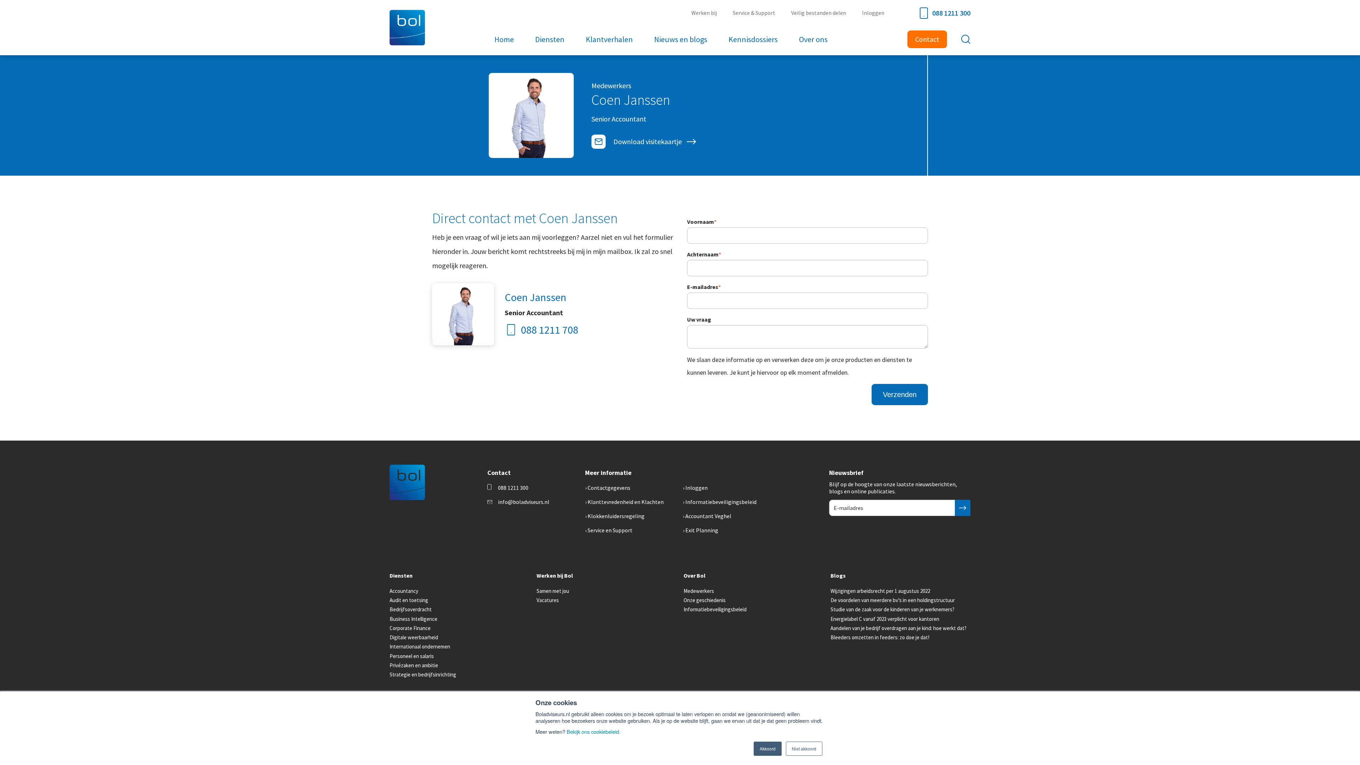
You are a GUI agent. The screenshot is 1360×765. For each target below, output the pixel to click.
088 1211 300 (951, 12)
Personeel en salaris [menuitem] (412, 656)
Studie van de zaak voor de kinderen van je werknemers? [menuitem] (892, 609)
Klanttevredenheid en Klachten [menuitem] (626, 501)
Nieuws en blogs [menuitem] (680, 39)
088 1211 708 (549, 329)
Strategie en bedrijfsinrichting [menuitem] (423, 674)
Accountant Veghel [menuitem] (708, 516)
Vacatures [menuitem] (548, 600)
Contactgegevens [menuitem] (609, 487)
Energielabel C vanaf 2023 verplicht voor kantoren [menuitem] (885, 619)
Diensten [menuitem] (550, 39)
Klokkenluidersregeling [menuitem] (616, 516)
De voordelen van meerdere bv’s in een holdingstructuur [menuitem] (893, 600)
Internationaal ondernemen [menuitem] (420, 646)
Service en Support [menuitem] (610, 530)
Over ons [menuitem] (813, 39)
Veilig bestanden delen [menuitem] (818, 12)
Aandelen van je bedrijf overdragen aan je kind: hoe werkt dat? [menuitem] (899, 628)
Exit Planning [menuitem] (701, 530)
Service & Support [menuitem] (754, 12)
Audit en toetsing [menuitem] (409, 600)
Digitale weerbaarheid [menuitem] (414, 637)
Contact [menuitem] (927, 39)
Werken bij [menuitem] (704, 12)
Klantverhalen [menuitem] (609, 39)
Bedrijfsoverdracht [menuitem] (411, 609)
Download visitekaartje (647, 141)
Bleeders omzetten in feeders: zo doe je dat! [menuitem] (880, 637)
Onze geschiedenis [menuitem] (705, 600)
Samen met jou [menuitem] (553, 591)
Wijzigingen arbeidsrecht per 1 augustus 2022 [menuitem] (880, 591)
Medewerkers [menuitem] (699, 591)
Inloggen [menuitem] (873, 12)
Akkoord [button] (768, 749)
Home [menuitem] (504, 39)
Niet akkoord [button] (804, 749)
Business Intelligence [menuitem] (413, 619)
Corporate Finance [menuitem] (410, 628)
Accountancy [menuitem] (404, 591)
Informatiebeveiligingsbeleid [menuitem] (720, 501)
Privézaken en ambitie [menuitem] (414, 665)
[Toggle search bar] (965, 39)
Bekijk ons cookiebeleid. (593, 731)
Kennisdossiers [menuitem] (753, 39)
